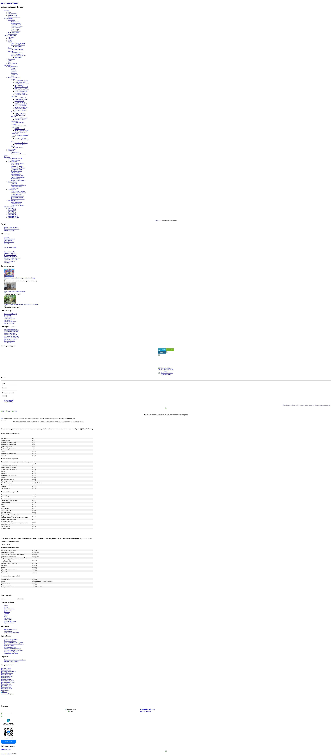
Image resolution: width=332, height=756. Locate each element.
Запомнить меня (7, 393)
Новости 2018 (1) (13, 216)
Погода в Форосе (6, 687)
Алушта (10, 40)
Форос (13, 146)
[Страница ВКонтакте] (8, 743)
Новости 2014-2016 (13, 217)
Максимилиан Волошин (18, 154)
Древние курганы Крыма (18, 192)
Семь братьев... (15, 172)
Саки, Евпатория (16, 27)
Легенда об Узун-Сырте (18, 168)
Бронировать (18, 46)
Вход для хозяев (12, 34)
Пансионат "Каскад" (21, 110)
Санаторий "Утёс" (20, 144)
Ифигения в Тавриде (17, 166)
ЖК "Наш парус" (20, 129)
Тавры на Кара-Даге (17, 197)
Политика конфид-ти (14, 17)
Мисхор (10, 48)
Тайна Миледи (15, 178)
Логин (4, 383)
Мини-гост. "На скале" (18, 45)
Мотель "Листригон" (21, 132)
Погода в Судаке (6, 684)
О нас (9, 12)
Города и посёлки (13, 66)
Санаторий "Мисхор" (17, 49)
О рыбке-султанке (16, 171)
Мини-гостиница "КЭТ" (18, 55)
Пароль (4, 388)
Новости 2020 (12, 211)
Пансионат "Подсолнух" (22, 140)
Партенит (10, 51)
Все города (11, 37)
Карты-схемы (12, 149)
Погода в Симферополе (8, 682)
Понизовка (14, 121)
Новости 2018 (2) (13, 214)
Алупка (10, 38)
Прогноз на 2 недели (7, 694)
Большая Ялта (15, 21)
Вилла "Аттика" (19, 101)
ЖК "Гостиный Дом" (21, 104)
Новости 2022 (12, 208)
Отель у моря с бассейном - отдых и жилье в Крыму (19, 278)
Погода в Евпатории (7, 676)
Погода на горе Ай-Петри (8, 671)
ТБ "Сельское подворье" (22, 135)
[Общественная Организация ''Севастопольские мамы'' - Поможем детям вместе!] (170, 353)
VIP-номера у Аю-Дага (21, 94)
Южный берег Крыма (17, 205)
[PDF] (3, 411)
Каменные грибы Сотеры (18, 185)
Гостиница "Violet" (20, 119)
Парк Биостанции (16, 186)
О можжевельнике (16, 169)
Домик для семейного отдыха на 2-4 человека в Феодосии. (21, 304)
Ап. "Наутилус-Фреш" (21, 80)
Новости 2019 (12, 213)
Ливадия (13, 71)
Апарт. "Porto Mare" (20, 113)
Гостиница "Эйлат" (20, 102)
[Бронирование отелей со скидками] (170, 350)
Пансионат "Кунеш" (21, 138)
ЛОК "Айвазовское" (17, 54)
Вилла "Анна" (19, 147)
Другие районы (15, 31)
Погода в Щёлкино (6, 688)
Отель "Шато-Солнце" (21, 88)
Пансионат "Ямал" (20, 93)
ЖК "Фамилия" (19, 85)
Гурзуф (10, 41)
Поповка (13, 124)
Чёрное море (15, 188)
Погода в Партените (7, 679)
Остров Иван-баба (16, 194)
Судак (13, 136)
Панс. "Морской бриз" (21, 91)
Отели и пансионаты (14, 77)
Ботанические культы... (18, 191)
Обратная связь (12, 15)
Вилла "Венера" (19, 122)
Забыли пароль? (9, 400)
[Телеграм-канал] (1, 716)
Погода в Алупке (6, 668)
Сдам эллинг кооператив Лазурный (14, 291)
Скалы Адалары (16, 174)
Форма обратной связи (147, 709)
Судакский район (16, 24)
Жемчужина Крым (9, 3)
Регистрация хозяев (13, 32)
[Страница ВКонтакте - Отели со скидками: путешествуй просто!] (6, 713)
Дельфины (14, 183)
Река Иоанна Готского (17, 196)
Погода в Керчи (5, 677)
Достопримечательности (15, 158)
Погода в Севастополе (7, 680)
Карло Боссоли (15, 152)
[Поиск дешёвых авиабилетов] (162, 350)
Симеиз (10, 60)
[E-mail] (14, 411)
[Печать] (8, 411)
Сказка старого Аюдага (18, 177)
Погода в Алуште (6, 670)
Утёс (12, 76)
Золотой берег (15, 164)
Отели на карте (12, 63)
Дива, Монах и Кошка (17, 163)
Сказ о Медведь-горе (17, 175)
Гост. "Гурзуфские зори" (18, 43)
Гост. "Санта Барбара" (21, 143)
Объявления (11, 20)
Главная (157, 220)
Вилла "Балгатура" (20, 82)
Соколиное (14, 74)
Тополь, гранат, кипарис (18, 180)
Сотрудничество (12, 13)
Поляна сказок (15, 160)
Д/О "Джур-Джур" (20, 115)
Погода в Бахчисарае (7, 673)
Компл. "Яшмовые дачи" (22, 130)
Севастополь (15, 29)
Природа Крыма (12, 182)
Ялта (9, 62)
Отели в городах (16, 203)
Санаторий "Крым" (17, 52)
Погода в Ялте (5, 690)
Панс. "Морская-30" (20, 126)
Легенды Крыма (12, 161)
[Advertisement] (47, 533)
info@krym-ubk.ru (145, 711)
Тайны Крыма (12, 189)
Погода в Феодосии (6, 685)
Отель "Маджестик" (20, 108)
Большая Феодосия (16, 26)
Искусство (11, 150)
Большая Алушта (16, 23)
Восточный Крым (16, 202)
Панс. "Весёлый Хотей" (22, 90)
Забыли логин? (8, 401)
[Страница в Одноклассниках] (1, 715)
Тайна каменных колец (18, 199)
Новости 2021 (12, 210)
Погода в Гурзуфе (6, 674)
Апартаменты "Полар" (21, 99)
